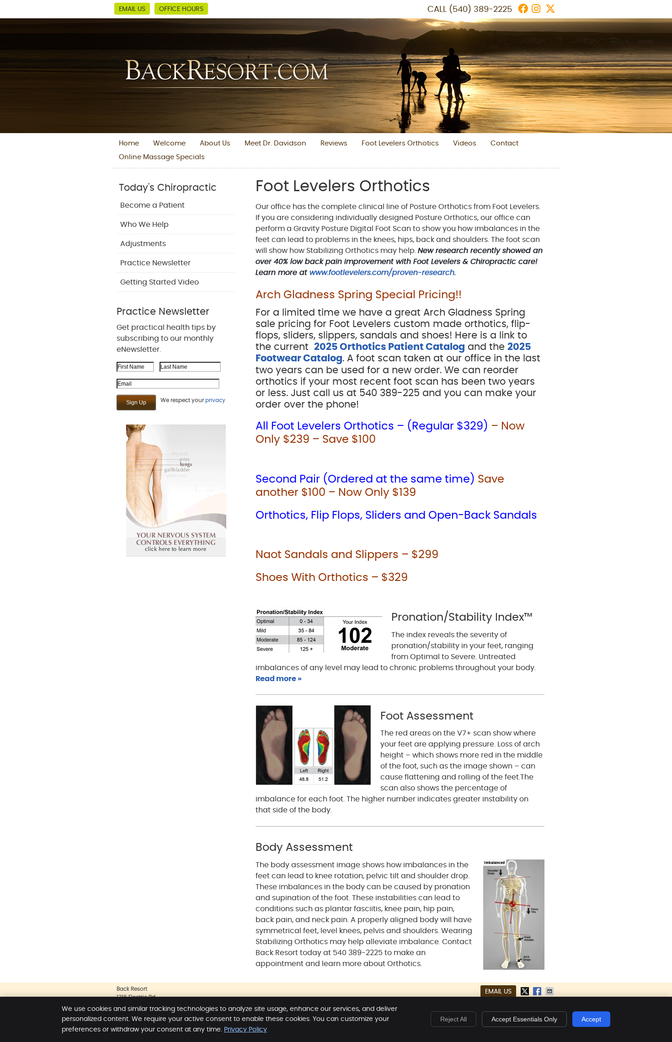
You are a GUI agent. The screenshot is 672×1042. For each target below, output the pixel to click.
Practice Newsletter (155, 263)
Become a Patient (152, 205)
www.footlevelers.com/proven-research (381, 272)
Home (129, 143)
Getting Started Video (159, 282)
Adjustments (143, 243)
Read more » (279, 678)
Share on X (526, 991)
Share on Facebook (538, 991)
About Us (215, 143)
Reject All (453, 1019)
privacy (215, 400)
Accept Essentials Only (524, 1019)
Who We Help (144, 224)
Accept (591, 1019)
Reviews (333, 143)
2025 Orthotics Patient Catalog (389, 347)
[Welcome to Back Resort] (227, 85)
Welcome (169, 143)
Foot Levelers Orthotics (400, 143)
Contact (504, 143)
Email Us (132, 9)
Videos (464, 143)
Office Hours (181, 9)
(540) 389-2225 (480, 9)
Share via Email (550, 991)
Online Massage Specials (162, 157)
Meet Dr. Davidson (275, 143)
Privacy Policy (245, 1029)
